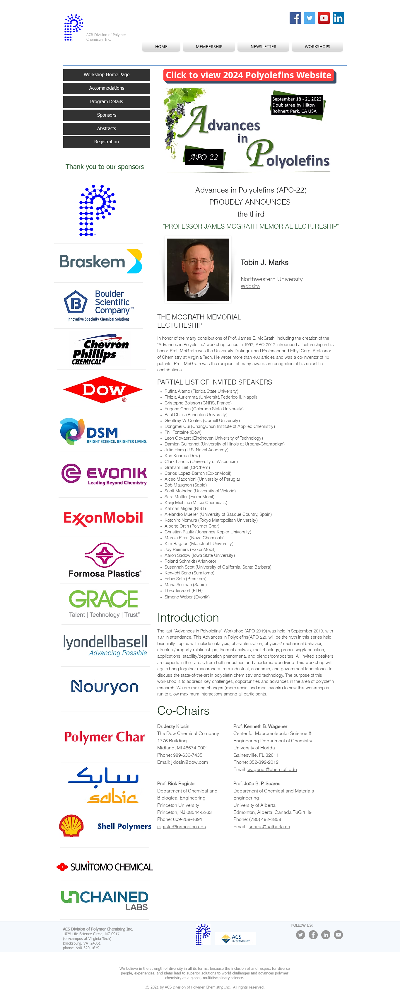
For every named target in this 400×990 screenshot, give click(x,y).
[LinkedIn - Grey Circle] (325, 934)
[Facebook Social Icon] (295, 18)
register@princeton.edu (181, 826)
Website (250, 286)
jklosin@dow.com (189, 762)
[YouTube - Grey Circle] (338, 934)
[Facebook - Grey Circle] (313, 934)
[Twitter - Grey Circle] (300, 934)
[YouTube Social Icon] (324, 18)
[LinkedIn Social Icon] (338, 18)
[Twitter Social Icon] (309, 18)
